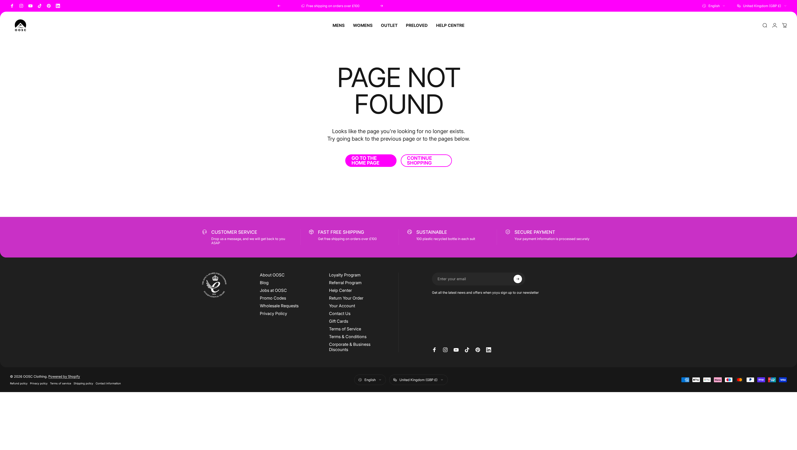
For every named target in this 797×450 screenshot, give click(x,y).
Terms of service (60, 383)
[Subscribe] (518, 279)
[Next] (381, 6)
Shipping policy (83, 383)
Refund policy (19, 383)
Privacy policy (39, 383)
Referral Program (345, 282)
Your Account (342, 305)
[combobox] (714, 6)
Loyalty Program (344, 275)
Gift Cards (338, 321)
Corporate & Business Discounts (349, 347)
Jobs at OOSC (273, 290)
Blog (264, 282)
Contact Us (339, 313)
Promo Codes (273, 298)
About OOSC (272, 275)
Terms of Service (345, 328)
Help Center (340, 290)
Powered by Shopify (64, 376)
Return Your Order (346, 298)
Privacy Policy (273, 313)
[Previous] (279, 6)
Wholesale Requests (279, 305)
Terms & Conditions (348, 336)
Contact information (108, 383)
